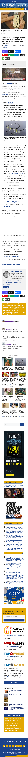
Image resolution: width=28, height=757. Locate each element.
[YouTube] (24, 746)
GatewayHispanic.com (13, 635)
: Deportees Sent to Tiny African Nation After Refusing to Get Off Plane (14, 583)
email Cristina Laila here (15, 281)
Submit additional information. (11, 264)
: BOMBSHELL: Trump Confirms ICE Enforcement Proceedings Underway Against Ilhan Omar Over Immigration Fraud (14, 566)
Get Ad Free (14, 753)
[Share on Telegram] (15, 55)
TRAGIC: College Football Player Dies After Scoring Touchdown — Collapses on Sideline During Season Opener (14, 537)
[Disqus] (14, 335)
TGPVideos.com (11, 656)
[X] (10, 746)
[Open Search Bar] (22, 9)
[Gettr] (7, 746)
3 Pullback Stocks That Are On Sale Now (16, 699)
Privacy (19, 752)
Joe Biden (9, 83)
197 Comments (8, 48)
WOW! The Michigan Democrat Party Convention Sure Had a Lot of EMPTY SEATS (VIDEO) (14, 542)
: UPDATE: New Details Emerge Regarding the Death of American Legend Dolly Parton (14, 571)
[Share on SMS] (3, 58)
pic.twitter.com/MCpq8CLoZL (12, 256)
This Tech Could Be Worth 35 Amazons (15, 691)
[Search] (22, 425)
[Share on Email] (6, 58)
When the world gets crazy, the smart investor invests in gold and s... (16, 704)
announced (5, 94)
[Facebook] (13, 746)
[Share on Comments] (23, 55)
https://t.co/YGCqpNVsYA (11, 202)
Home (4, 752)
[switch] (26, 9)
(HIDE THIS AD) (16, 11)
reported (10, 103)
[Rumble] (16, 746)
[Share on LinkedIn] (18, 55)
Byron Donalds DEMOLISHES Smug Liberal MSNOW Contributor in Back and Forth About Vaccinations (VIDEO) (15, 532)
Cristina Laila (16, 271)
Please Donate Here (14, 715)
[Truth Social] (4, 746)
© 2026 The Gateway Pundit (14, 749)
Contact (14, 752)
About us (9, 752)
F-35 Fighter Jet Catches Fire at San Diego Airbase (16, 695)
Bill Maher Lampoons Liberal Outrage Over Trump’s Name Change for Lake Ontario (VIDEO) (14, 527)
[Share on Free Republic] (21, 55)
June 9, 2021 (7, 206)
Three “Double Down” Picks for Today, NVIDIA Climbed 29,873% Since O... (16, 708)
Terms (23, 752)
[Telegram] (18, 746)
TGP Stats (14, 682)
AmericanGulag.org (12, 646)
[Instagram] (21, 746)
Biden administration (16, 173)
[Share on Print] (8, 58)
